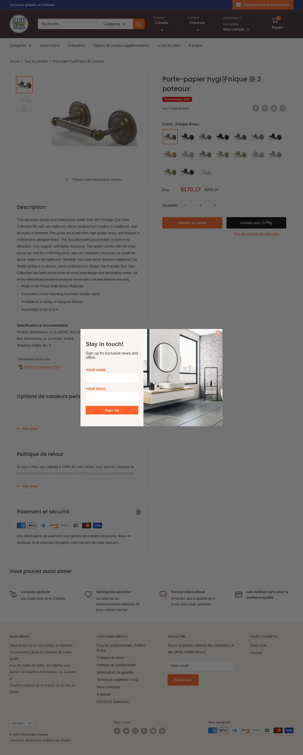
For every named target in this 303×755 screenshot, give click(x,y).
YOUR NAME (96, 370)
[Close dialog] (218, 333)
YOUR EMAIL (96, 389)
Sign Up (112, 410)
